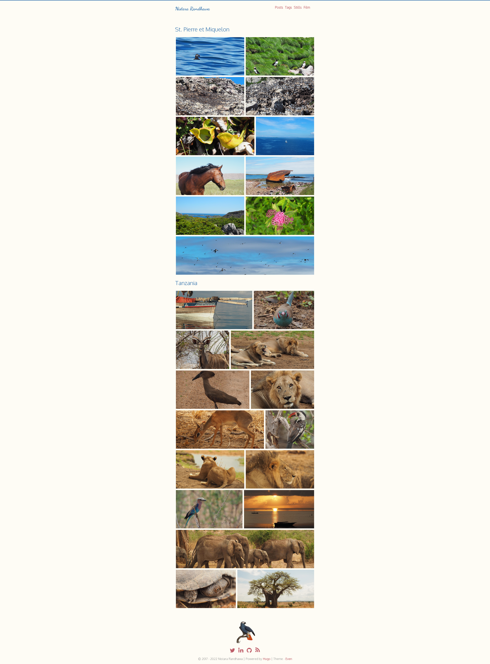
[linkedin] (241, 650)
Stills (298, 7)
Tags (288, 7)
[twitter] (232, 650)
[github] (249, 650)
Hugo (266, 659)
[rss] (258, 650)
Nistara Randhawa (192, 8)
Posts (279, 7)
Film (307, 7)
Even (288, 659)
